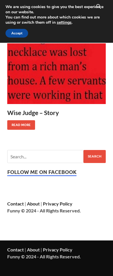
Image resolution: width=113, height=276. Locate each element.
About (33, 203)
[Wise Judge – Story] (56, 73)
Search (94, 156)
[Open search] (98, 6)
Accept (16, 33)
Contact (15, 203)
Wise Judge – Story (33, 112)
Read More (19, 123)
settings (64, 22)
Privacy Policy (57, 203)
